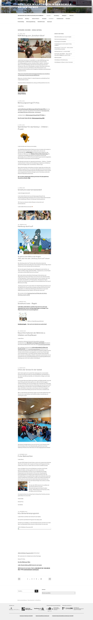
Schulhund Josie (60, 18)
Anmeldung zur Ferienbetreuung (61, 59)
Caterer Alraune (35, 18)
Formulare (68, 18)
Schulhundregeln (22, 324)
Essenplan (44, 18)
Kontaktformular (41, 21)
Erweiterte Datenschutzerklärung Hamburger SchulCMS (62, 615)
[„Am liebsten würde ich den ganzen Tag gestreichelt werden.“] (39, 215)
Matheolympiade (58, 57)
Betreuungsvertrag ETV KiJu (28, 103)
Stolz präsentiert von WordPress (34, 600)
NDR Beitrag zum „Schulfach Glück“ (31, 36)
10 (41, 578)
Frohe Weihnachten (25, 456)
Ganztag (27, 18)
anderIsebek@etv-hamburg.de (31, 569)
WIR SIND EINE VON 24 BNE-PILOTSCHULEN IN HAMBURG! (30, 15)
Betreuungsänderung (30, 21)
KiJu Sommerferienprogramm (61, 39)
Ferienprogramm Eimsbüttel (60, 41)
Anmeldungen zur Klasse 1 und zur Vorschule (64, 62)
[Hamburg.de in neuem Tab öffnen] (39, 609)
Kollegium (64, 15)
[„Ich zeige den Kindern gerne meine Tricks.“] (22, 215)
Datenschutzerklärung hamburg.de (42, 615)
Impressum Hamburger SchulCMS (26, 615)
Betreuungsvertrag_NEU (38, 118)
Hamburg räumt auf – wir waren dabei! (62, 51)
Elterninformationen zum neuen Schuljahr (63, 36)
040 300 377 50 (39, 568)
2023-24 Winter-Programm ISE (25, 527)
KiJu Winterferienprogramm (28, 513)
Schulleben (51, 18)
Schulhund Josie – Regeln (27, 303)
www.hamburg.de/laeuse (34, 349)
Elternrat (71, 15)
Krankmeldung (21, 21)
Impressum (49, 21)
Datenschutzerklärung (22, 600)
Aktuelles (49, 15)
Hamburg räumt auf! (25, 226)
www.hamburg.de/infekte (44, 344)
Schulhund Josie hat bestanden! (30, 190)
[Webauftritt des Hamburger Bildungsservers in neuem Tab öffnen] (27, 609)
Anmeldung (56, 15)
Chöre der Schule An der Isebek (30, 370)
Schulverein (20, 18)
